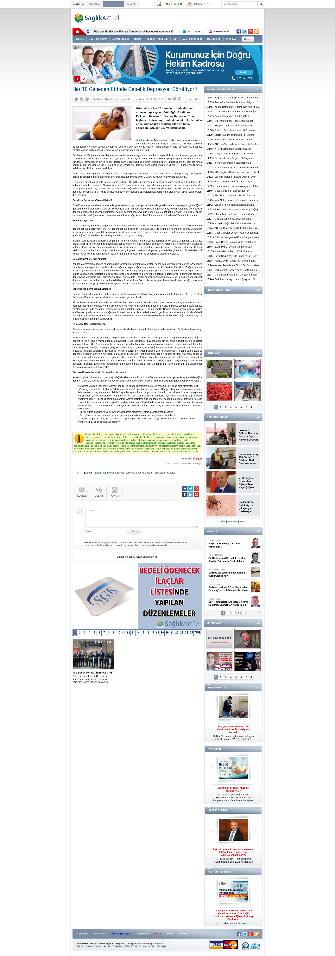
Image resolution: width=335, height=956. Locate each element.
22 (176, 632)
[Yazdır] (180, 99)
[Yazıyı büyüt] (197, 99)
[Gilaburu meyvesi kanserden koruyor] (219, 391)
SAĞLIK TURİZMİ (217, 810)
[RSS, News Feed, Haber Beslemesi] (256, 31)
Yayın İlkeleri (100, 934)
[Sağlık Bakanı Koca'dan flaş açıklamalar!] (247, 661)
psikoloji (171, 472)
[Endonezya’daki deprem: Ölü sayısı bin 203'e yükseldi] (247, 391)
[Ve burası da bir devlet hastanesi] (219, 369)
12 (128, 632)
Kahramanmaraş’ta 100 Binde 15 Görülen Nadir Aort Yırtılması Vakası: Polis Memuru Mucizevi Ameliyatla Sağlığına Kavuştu (248, 459)
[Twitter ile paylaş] (244, 31)
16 (147, 632)
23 (181, 632)
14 (138, 632)
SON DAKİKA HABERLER (221, 89)
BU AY (243, 522)
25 (191, 632)
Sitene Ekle (132, 4)
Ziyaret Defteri (142, 934)
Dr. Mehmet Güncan (228, 543)
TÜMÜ (198, 632)
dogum (148, 472)
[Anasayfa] (80, 31)
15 (142, 632)
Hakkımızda (82, 934)
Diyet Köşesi (225, 586)
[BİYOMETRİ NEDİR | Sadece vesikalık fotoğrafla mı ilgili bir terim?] (219, 639)
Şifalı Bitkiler (94, 4)
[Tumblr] (184, 494)
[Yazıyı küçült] (188, 99)
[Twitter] (81, 99)
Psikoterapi (159, 472)
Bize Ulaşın (184, 934)
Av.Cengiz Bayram (225, 558)
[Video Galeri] (219, 31)
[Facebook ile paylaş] (239, 31)
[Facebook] (76, 99)
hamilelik (107, 472)
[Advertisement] (52, 68)
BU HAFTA (232, 522)
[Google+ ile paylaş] (250, 31)
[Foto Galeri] (193, 31)
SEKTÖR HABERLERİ (220, 871)
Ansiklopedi (78, 4)
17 (152, 632)
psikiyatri (130, 472)
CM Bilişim (161, 946)
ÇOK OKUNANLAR (217, 417)
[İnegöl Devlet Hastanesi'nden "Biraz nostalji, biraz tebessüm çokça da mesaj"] (247, 639)
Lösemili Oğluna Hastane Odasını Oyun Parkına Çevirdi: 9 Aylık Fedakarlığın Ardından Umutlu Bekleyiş (248, 435)
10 (118, 632)
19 (162, 632)
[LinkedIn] (190, 494)
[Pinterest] (196, 494)
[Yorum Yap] (170, 99)
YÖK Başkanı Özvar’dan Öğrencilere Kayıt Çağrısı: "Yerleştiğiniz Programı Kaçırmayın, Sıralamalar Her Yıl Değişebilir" (248, 483)
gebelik (140, 472)
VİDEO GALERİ (215, 623)
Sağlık (98, 472)
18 (157, 632)
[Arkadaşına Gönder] (175, 99)
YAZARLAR (213, 531)
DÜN (223, 522)
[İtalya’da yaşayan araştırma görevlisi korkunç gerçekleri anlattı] (219, 661)
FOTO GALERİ (214, 353)
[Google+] (87, 99)
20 (167, 632)
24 (186, 632)
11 (123, 632)
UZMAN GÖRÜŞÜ (218, 687)
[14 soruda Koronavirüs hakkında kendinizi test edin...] (247, 369)
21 (172, 632)
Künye (170, 934)
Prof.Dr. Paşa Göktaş (224, 601)
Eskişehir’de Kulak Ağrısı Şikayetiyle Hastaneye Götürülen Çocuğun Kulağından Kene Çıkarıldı (247, 507)
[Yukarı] (115, 492)
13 (133, 632)
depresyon (118, 472)
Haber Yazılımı (148, 946)
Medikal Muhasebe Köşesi (228, 572)
